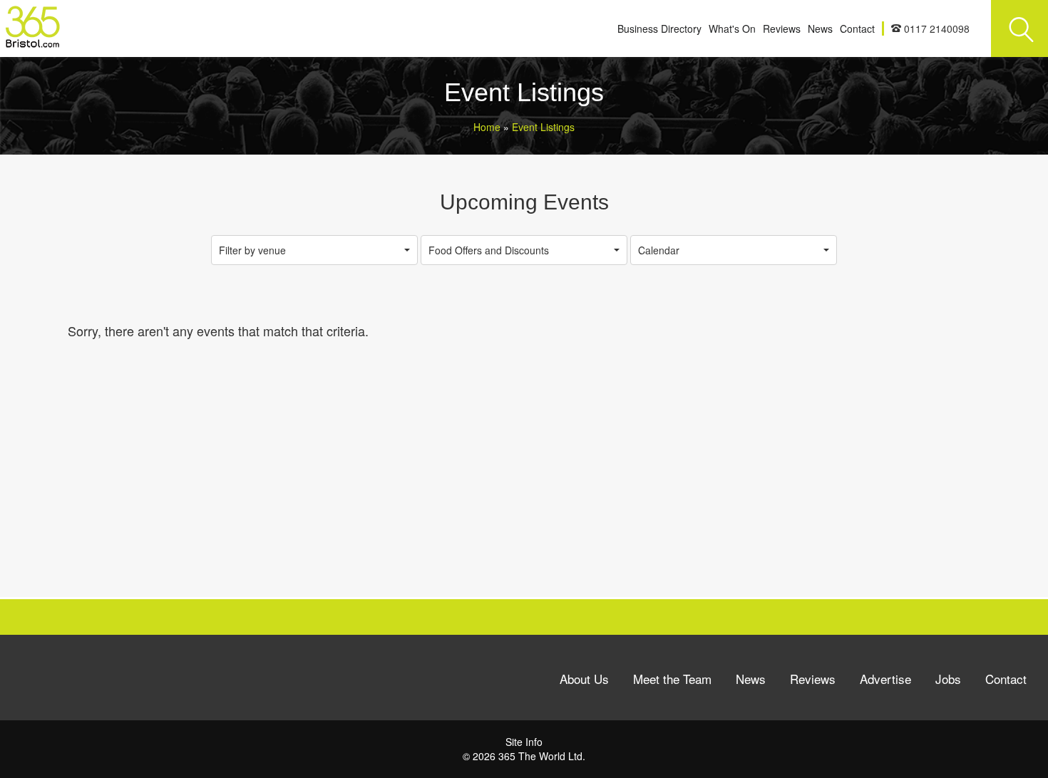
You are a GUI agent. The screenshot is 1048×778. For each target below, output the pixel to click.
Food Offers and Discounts (488, 250)
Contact (857, 28)
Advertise (885, 679)
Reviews (782, 28)
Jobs (948, 679)
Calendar (658, 250)
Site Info (524, 742)
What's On (732, 28)
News (820, 28)
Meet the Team (672, 679)
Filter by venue (252, 250)
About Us (584, 679)
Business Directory (659, 28)
